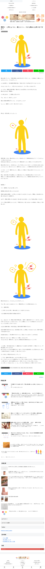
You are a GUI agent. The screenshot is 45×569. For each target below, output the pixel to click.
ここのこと (22, 560)
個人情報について (7, 539)
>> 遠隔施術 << (22, 562)
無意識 (31, 367)
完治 (12, 367)
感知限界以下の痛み (17, 367)
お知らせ (22, 565)
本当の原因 (26, 367)
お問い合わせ (37, 563)
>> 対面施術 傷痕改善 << (8, 563)
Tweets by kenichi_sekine (6, 530)
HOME (8, 560)
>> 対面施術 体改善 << (37, 562)
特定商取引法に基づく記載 (9, 541)
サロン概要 (5, 538)
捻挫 (22, 367)
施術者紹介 (8, 562)
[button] (42, 278)
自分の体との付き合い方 (5, 367)
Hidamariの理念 (37, 560)
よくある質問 (22, 563)
